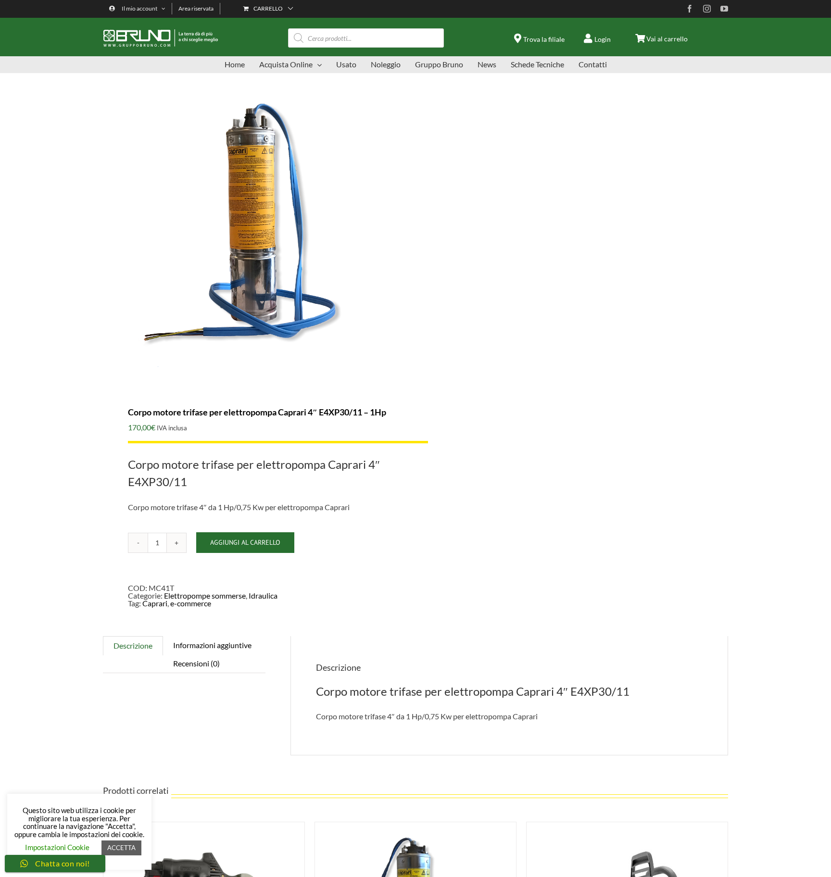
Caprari (154, 603)
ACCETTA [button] (121, 848)
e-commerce (190, 603)
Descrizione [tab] (132, 645)
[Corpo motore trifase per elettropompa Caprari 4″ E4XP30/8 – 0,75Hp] (415, 825)
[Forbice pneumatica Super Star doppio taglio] (203, 825)
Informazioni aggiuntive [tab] (212, 645)
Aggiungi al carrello (245, 542)
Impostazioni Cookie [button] (57, 847)
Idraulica (263, 595)
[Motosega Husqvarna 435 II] (627, 825)
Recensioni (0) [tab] (196, 663)
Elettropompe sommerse (205, 595)
